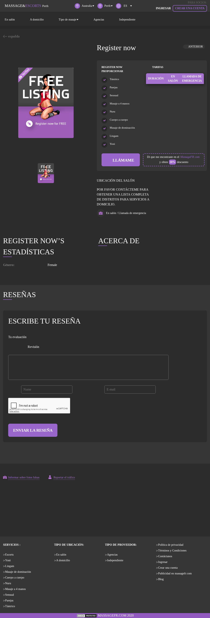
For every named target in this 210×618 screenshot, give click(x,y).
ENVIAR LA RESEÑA (32, 430)
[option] (46, 103)
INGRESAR (163, 8)
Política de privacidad (170, 544)
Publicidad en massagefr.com (175, 573)
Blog (161, 579)
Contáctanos (165, 556)
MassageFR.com (190, 156)
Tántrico (10, 606)
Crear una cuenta (189, 8)
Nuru (8, 583)
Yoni (8, 560)
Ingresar (163, 562)
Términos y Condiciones (172, 550)
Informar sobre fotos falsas (23, 477)
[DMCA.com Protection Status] (86, 615)
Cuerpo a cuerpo (14, 577)
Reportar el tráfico (64, 477)
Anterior (195, 46)
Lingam (9, 566)
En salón (10, 19)
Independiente (127, 19)
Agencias (99, 19)
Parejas (9, 600)
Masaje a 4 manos (15, 589)
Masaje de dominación (18, 571)
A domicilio (37, 19)
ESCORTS (26, 6)
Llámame (122, 160)
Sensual (9, 594)
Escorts (9, 554)
